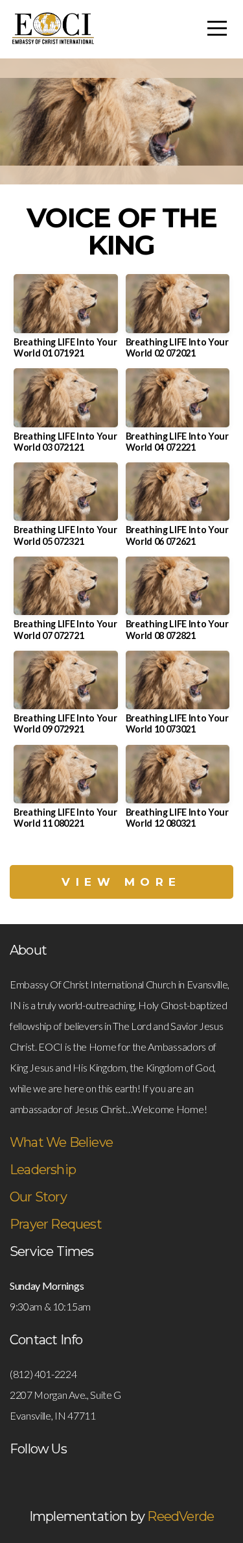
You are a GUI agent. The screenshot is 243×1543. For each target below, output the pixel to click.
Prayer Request (56, 1224)
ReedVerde (180, 1516)
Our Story (38, 1197)
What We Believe (61, 1142)
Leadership (43, 1169)
